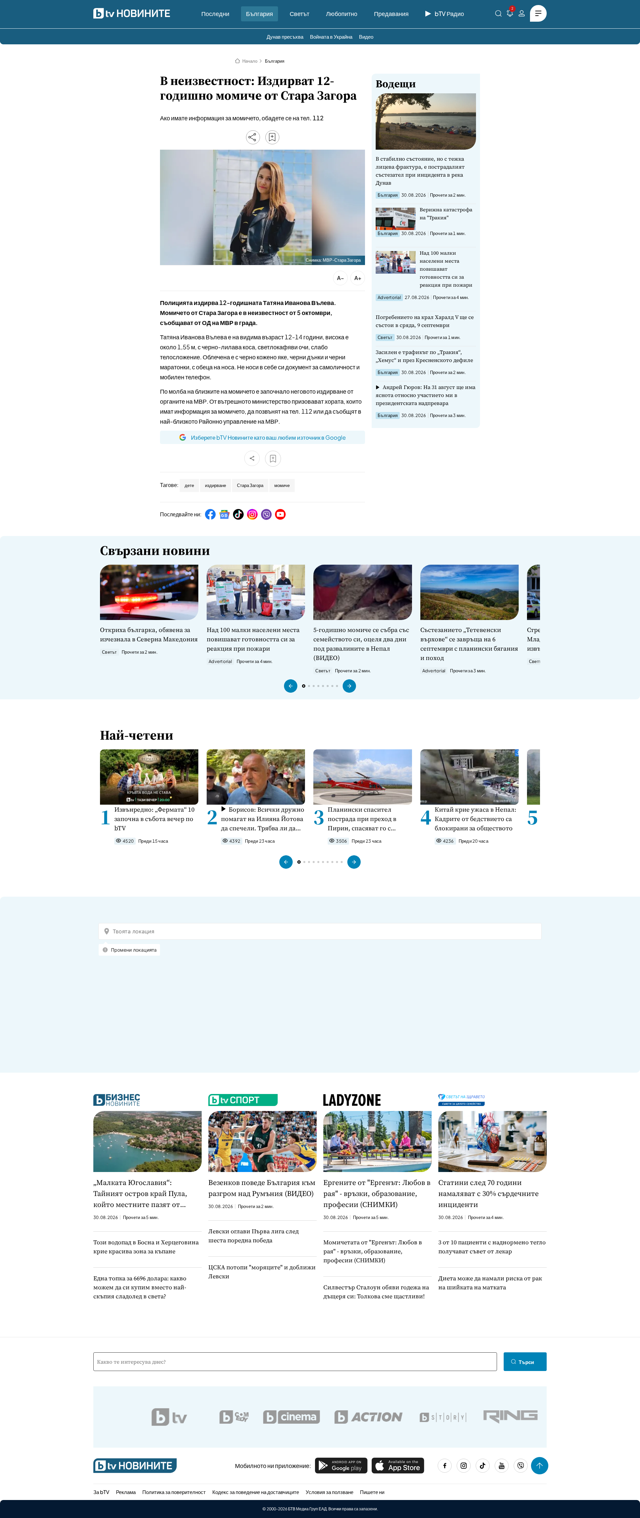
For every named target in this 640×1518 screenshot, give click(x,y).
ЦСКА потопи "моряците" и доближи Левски (262, 1271)
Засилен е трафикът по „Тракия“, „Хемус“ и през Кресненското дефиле (424, 356)
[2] (510, 14)
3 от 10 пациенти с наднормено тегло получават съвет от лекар (492, 1246)
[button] (290, 686)
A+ (357, 277)
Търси (526, 1362)
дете (189, 485)
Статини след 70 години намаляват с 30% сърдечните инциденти (488, 1193)
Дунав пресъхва (285, 36)
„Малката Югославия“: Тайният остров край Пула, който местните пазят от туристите (140, 1193)
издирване (215, 485)
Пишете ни (372, 1492)
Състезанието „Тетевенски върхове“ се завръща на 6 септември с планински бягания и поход (469, 643)
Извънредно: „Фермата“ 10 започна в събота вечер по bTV (154, 818)
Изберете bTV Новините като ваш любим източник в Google (268, 437)
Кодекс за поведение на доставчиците (255, 1492)
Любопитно (341, 13)
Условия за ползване (329, 1492)
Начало (249, 61)
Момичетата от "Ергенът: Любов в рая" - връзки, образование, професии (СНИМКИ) (372, 1251)
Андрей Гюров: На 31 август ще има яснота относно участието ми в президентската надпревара (425, 395)
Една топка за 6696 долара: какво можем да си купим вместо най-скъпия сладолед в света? (139, 1287)
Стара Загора (250, 485)
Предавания (391, 13)
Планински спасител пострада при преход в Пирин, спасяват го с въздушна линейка (362, 819)
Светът (299, 13)
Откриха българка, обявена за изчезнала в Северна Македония (149, 634)
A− (340, 277)
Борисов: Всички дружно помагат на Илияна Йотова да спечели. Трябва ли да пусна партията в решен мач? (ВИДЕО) (262, 819)
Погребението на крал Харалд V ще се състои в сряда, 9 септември (425, 321)
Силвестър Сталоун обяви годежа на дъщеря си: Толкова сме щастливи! (376, 1291)
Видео (366, 36)
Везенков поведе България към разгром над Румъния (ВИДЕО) (261, 1187)
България (259, 13)
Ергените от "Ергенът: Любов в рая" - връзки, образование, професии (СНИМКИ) (376, 1193)
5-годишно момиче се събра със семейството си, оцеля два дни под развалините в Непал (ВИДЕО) (361, 643)
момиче (282, 485)
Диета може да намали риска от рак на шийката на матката (490, 1282)
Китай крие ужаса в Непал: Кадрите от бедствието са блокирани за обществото (475, 818)
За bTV (101, 1492)
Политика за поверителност (174, 1492)
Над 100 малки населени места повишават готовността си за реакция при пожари (446, 268)
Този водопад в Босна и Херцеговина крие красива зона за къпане (146, 1246)
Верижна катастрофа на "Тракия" (446, 213)
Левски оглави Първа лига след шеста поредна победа (253, 1235)
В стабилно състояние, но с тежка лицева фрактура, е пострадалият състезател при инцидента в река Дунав (420, 170)
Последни (215, 13)
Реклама (126, 1492)
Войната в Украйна (331, 36)
